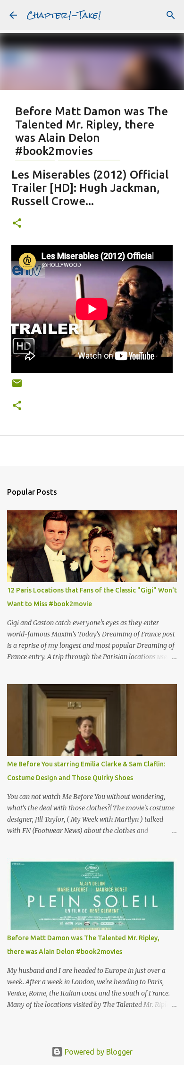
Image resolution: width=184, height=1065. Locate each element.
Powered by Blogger (98, 1052)
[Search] (170, 15)
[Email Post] (17, 387)
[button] (17, 223)
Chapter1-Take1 (63, 15)
